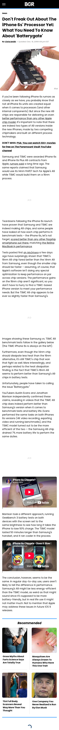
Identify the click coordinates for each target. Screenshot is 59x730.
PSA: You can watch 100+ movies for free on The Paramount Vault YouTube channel (29, 146)
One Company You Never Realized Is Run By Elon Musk (44, 704)
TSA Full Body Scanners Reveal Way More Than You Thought (14, 706)
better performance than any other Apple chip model (27, 120)
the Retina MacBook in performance (28, 245)
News (4, 13)
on (31, 253)
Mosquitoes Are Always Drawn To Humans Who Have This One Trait (43, 661)
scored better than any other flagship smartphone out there (29, 241)
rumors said (17, 164)
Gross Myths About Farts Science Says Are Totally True (13, 659)
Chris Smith (10, 41)
